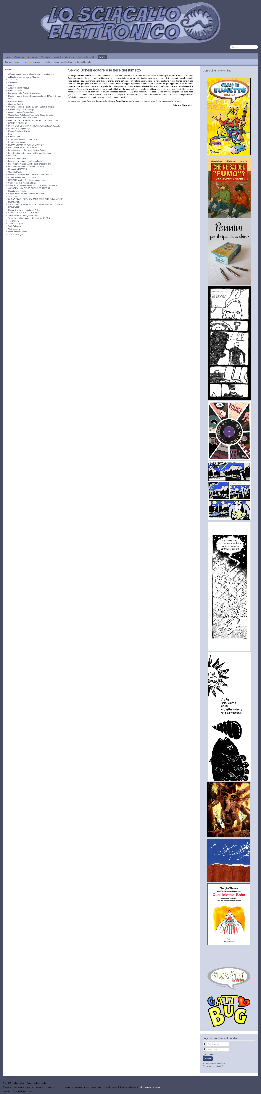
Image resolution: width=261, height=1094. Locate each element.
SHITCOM (12, 196)
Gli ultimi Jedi (14, 136)
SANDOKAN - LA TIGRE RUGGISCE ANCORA (29, 188)
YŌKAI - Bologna (15, 234)
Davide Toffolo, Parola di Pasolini (22, 117)
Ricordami (209, 1054)
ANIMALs (12, 79)
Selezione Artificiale (17, 190)
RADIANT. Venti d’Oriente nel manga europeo (28, 180)
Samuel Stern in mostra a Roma (22, 182)
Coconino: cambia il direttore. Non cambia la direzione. (32, 106)
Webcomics (19, 56)
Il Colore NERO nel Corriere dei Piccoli (25, 139)
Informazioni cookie (16, 142)
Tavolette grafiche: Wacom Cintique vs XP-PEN (29, 218)
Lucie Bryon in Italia (17, 158)
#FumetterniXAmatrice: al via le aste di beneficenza (31, 74)
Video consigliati (15, 223)
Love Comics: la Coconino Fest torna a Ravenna (29, 152)
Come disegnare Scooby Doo (21, 112)
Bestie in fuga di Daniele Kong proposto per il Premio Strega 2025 (34, 97)
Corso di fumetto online (64, 56)
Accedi (208, 1058)
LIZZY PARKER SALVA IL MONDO (23, 147)
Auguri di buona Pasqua (18, 87)
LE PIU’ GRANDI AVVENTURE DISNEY (26, 144)
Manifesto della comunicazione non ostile (26, 166)
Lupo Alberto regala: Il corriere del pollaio (26, 161)
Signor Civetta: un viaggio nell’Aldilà (24, 209)
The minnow (13, 220)
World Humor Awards (17, 231)
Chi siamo (45, 56)
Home (7, 56)
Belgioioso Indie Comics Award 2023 (24, 93)
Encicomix (32, 56)
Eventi (102, 56)
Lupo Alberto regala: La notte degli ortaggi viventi (29, 163)
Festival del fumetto (86, 56)
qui (179, 101)
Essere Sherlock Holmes (19, 131)
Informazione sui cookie (150, 1087)
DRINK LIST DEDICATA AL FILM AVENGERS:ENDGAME (34, 125)
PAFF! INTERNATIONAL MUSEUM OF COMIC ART (31, 174)
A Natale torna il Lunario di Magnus (23, 76)
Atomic (11, 85)
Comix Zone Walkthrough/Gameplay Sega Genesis (30, 114)
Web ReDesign (14, 226)
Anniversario (13, 82)
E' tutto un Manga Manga (19, 128)
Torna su (254, 1091)
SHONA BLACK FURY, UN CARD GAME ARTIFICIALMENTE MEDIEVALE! (35, 200)
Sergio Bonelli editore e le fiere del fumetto (26, 193)
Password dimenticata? (213, 1066)
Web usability (14, 228)
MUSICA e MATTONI (17, 169)
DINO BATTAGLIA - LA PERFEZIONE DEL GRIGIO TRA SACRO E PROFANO (33, 121)
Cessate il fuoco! (15, 101)
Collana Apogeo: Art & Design (21, 109)
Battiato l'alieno (15, 90)
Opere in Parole (15, 171)
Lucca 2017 (13, 155)
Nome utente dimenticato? (214, 1063)
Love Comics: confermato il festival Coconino (28, 150)
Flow (10, 133)
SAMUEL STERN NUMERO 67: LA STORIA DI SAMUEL (33, 185)
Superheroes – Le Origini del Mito (22, 215)
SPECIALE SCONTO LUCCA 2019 (23, 212)
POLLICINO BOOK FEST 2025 (22, 177)
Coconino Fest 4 (15, 104)
